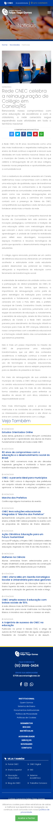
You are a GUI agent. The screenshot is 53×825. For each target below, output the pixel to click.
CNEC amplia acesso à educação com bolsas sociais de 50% (24, 601)
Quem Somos (26, 702)
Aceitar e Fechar (26, 818)
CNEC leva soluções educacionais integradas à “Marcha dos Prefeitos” (23, 513)
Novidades (15, 45)
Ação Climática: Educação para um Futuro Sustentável (22, 536)
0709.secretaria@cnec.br (26, 675)
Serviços (26, 740)
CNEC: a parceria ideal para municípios (24, 477)
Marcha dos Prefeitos (14, 497)
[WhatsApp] (31, 684)
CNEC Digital (35, 764)
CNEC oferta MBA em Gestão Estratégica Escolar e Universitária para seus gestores (26, 578)
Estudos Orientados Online (17, 432)
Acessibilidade (22, 3)
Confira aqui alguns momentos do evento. (21, 501)
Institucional (26, 698)
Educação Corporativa (13, 776)
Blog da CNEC (14, 783)
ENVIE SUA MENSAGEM (26, 672)
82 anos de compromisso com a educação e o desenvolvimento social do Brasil (26, 455)
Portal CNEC (13, 764)
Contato (26, 747)
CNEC (10, 3)
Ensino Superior (15, 769)
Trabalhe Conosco (38, 783)
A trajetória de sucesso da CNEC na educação (22, 624)
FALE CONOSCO (26, 662)
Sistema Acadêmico (35, 776)
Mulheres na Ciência (13, 557)
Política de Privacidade (26, 713)
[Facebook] (21, 684)
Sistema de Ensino (26, 706)
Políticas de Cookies (26, 717)
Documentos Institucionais (26, 710)
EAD (31, 769)
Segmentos (26, 723)
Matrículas (26, 731)
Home (4, 45)
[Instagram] (26, 684)
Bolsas (26, 727)
